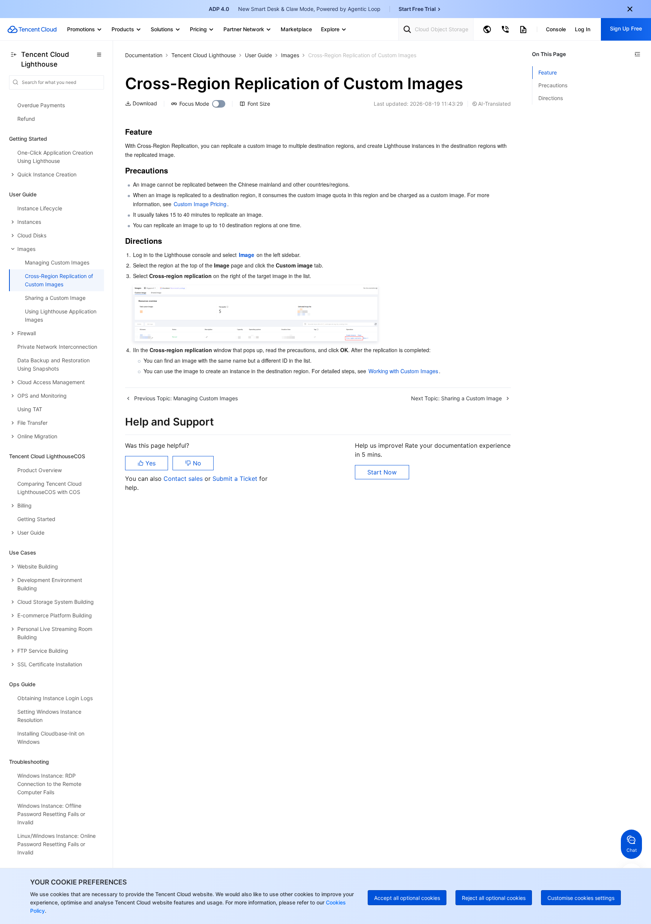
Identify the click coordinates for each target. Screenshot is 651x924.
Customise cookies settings (580, 898)
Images (290, 55)
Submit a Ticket (235, 478)
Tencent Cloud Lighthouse (203, 55)
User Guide (258, 55)
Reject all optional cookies (494, 898)
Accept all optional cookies (407, 898)
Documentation (143, 55)
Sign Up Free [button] (626, 28)
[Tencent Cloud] (32, 29)
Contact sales (184, 478)
